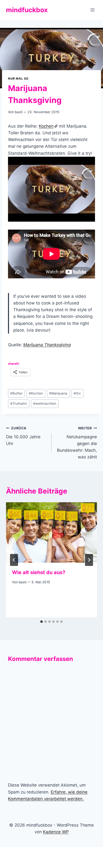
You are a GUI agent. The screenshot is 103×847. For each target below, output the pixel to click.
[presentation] (51, 532)
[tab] (41, 621)
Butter (16, 393)
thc (77, 393)
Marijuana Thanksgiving (47, 344)
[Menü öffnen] (92, 10)
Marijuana (58, 393)
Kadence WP (56, 831)
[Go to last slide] (14, 560)
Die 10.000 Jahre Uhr (23, 436)
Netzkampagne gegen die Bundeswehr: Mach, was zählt (77, 442)
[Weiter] (89, 560)
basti (18, 112)
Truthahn (18, 403)
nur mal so (18, 78)
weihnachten (44, 403)
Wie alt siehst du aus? (38, 572)
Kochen (46, 126)
